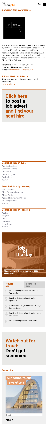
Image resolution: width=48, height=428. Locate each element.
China (4, 218)
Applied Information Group (14, 198)
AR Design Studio (9, 200)
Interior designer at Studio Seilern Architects (24, 291)
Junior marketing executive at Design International (25, 306)
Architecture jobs (9, 166)
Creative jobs (7, 171)
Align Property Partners (12, 192)
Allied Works (7, 195)
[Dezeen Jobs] (8, 6)
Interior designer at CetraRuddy (23, 320)
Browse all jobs (8, 84)
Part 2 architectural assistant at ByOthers (22, 299)
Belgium (5, 215)
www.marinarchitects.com (21, 69)
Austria (5, 213)
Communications (9, 168)
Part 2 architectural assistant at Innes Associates (25, 314)
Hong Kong (7, 224)
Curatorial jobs (8, 174)
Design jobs (7, 177)
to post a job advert (19, 106)
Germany (6, 221)
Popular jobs (9, 285)
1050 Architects (8, 189)
